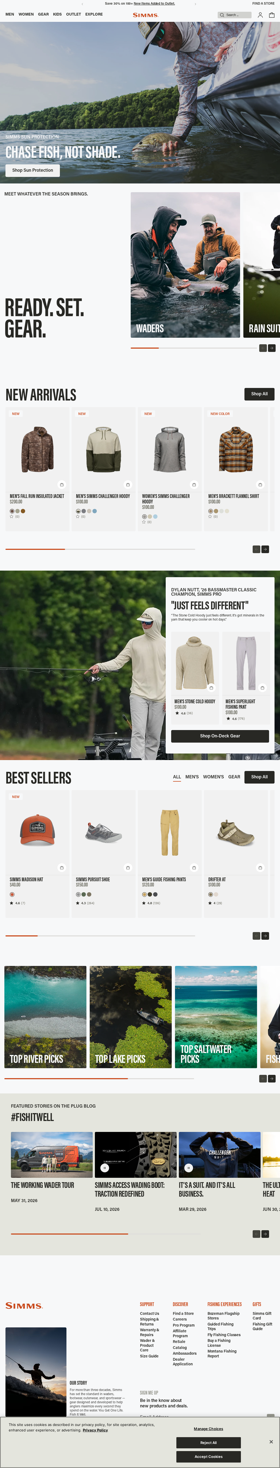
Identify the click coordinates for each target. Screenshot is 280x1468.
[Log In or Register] (260, 15)
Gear (43, 15)
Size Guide (149, 1357)
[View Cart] (272, 15)
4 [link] (214, 903)
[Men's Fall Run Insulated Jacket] (37, 449)
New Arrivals (25, 170)
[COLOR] (210, 511)
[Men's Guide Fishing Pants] (170, 832)
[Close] (271, 1442)
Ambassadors (184, 1354)
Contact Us (149, 1314)
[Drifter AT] (236, 832)
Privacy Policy (95, 1430)
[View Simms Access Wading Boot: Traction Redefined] (136, 1155)
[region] (140, 1442)
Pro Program (183, 1326)
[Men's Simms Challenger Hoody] (104, 449)
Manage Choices (208, 1429)
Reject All (208, 1442)
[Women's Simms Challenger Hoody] (170, 449)
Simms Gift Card (262, 1316)
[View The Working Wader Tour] (52, 1155)
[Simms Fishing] (146, 15)
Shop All (259, 394)
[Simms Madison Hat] (37, 832)
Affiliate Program (180, 1334)
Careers (180, 1320)
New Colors (66, 170)
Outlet (73, 15)
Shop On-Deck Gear (220, 736)
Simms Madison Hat (26, 880)
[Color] (12, 511)
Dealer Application (182, 1362)
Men (9, 15)
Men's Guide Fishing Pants (164, 880)
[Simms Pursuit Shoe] (104, 832)
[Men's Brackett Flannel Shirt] (236, 449)
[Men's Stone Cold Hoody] (195, 663)
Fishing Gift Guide (262, 1327)
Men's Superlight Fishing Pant (240, 704)
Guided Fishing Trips (221, 1327)
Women (26, 15)
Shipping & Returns (149, 1322)
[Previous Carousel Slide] (263, 348)
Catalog (180, 1348)
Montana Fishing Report (222, 1354)
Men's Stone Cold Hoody (194, 702)
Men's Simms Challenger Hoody (103, 496)
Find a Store (263, 3)
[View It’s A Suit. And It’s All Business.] (220, 1155)
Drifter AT (217, 880)
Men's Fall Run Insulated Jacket (37, 496)
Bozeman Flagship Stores (224, 1316)
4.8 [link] (149, 903)
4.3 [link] (83, 903)
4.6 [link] (183, 713)
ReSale (179, 1342)
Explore (94, 15)
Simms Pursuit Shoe (93, 880)
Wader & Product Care (147, 1346)
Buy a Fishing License (219, 1343)
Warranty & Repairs (149, 1332)
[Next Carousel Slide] (272, 348)
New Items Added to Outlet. (154, 3)
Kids (57, 15)
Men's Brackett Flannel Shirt (233, 496)
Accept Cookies (209, 1456)
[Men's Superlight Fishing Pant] (246, 663)
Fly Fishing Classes (224, 1335)
